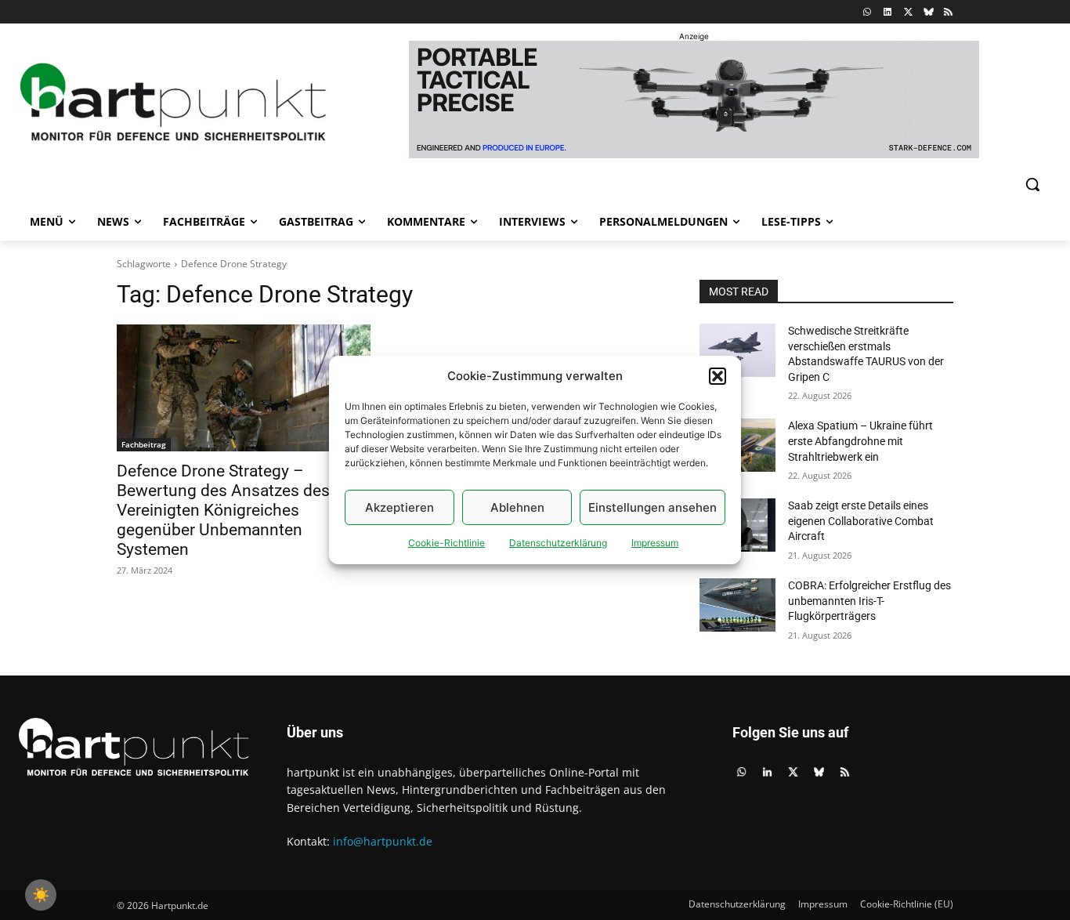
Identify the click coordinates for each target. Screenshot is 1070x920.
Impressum (654, 543)
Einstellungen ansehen (652, 507)
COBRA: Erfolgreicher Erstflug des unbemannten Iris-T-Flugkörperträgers (869, 600)
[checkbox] (40, 895)
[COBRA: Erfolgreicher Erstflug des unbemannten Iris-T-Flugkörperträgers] (737, 605)
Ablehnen (517, 507)
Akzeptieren (399, 507)
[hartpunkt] (173, 101)
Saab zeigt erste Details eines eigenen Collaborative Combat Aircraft (861, 520)
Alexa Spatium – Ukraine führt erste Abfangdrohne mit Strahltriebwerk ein (860, 440)
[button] (717, 376)
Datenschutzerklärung (558, 543)
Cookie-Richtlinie (446, 543)
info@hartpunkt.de (382, 841)
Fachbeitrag (143, 444)
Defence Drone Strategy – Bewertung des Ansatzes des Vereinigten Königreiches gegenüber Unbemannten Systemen (223, 510)
